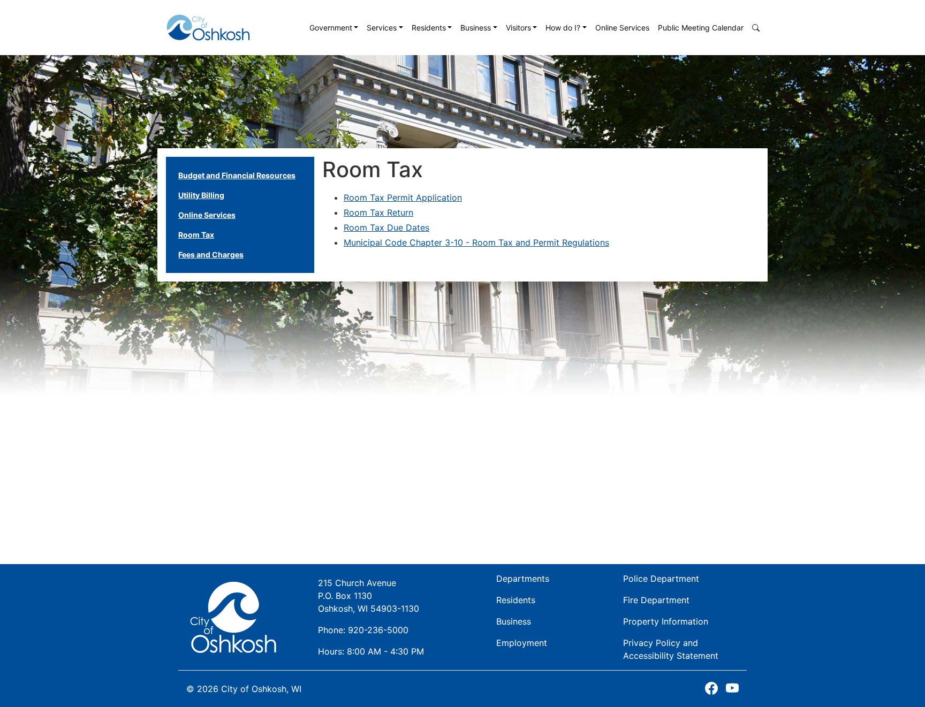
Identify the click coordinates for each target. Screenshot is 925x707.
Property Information (665, 621)
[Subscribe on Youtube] (732, 688)
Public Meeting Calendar (701, 27)
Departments (522, 578)
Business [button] (475, 27)
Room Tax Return (378, 212)
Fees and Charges (211, 254)
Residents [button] (429, 27)
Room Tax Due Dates (386, 227)
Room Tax (196, 234)
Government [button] (330, 27)
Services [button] (382, 27)
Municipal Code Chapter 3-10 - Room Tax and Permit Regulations (476, 242)
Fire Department (656, 600)
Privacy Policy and (670, 649)
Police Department (661, 578)
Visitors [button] (518, 27)
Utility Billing (201, 195)
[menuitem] (334, 27)
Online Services (622, 27)
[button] (756, 27)
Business (513, 621)
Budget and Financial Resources (236, 175)
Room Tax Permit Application (403, 197)
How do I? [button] (562, 27)
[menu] (237, 214)
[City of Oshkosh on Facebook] (711, 688)
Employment (521, 642)
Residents (515, 600)
